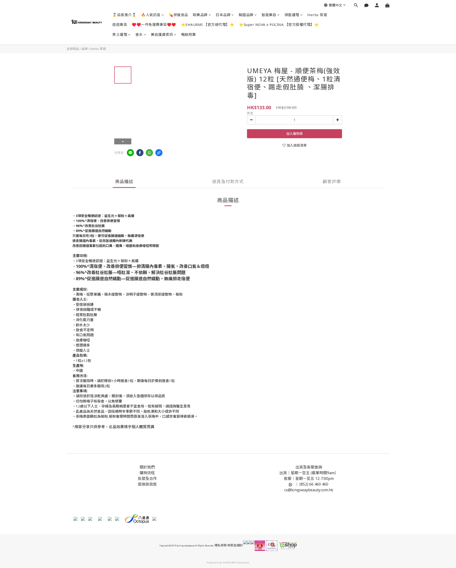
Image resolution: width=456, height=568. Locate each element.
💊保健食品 (178, 14)
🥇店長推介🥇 (124, 14)
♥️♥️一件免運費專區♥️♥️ (154, 24)
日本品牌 (223, 14)
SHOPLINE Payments (236, 562)
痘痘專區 (119, 24)
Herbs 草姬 (317, 14)
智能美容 (268, 14)
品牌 (84, 49)
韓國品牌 (246, 14)
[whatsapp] (149, 152)
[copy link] (158, 152)
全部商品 (72, 49)
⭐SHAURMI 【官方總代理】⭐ (207, 24)
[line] (130, 152)
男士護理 (119, 34)
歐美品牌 (200, 14)
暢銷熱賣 (188, 34)
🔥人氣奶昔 (151, 14)
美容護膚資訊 (162, 34)
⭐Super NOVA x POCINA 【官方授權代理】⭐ (279, 24)
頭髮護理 (292, 14)
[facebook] (139, 152)
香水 (139, 34)
